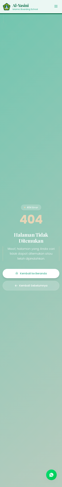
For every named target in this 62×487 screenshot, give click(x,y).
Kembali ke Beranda (33, 273)
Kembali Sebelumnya (33, 285)
